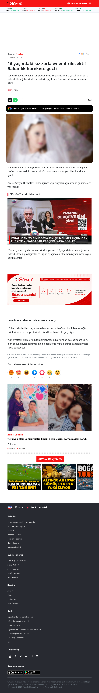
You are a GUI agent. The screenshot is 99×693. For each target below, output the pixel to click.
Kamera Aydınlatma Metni (18, 633)
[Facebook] (15, 656)
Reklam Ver (12, 599)
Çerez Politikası (13, 625)
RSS (9, 642)
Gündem (19, 54)
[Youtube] (26, 656)
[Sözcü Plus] (43, 507)
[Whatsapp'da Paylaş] (15, 100)
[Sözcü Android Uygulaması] (32, 672)
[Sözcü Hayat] (31, 507)
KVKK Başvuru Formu (16, 638)
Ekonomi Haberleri (14, 539)
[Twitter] (20, 656)
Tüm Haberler (13, 577)
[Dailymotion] (31, 656)
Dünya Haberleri (14, 547)
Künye (10, 595)
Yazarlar (10, 530)
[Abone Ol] (85, 54)
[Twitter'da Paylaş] (9, 100)
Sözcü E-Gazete (13, 573)
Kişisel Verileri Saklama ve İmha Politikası (24, 629)
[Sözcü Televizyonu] (9, 507)
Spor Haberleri (13, 569)
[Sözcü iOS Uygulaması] (15, 672)
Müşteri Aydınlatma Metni (18, 621)
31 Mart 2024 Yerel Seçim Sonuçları (21, 522)
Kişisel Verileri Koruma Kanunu (20, 617)
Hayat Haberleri (13, 543)
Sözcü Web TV (13, 565)
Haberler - (11, 54)
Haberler (11, 516)
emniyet (12, 448)
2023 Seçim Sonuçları (16, 526)
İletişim (10, 591)
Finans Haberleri (14, 535)
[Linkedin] (37, 656)
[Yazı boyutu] (89, 100)
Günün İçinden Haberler (17, 561)
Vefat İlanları (12, 603)
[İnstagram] (9, 656)
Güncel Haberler (15, 555)
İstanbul (21, 448)
